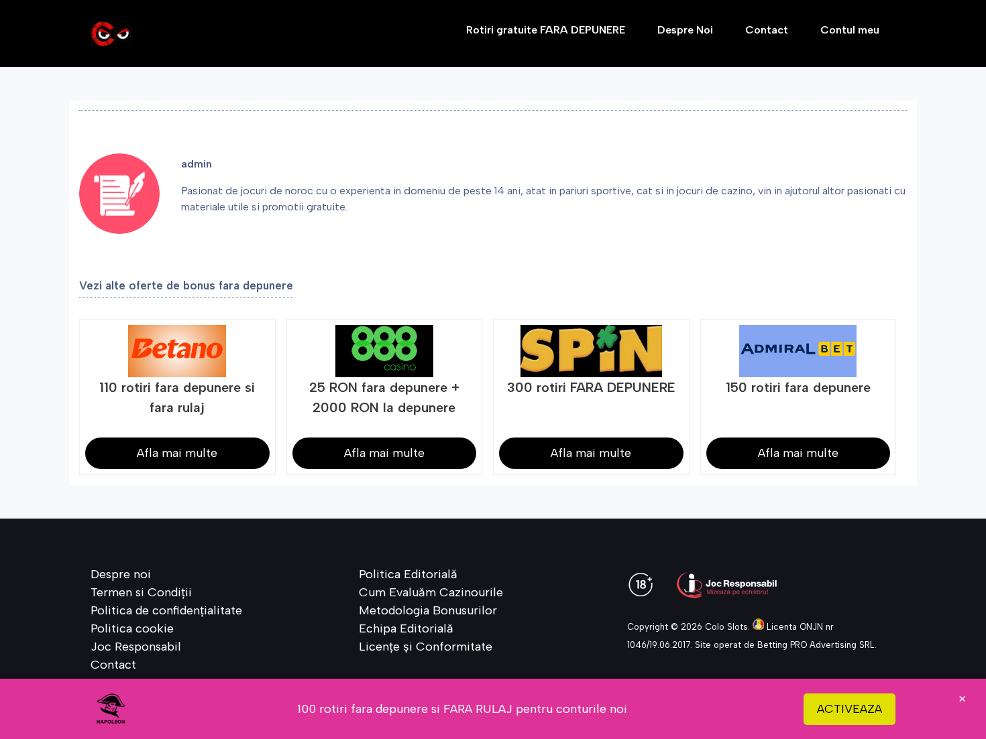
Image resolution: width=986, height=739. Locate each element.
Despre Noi (685, 29)
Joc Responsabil (136, 646)
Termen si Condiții (141, 592)
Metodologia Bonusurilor (428, 610)
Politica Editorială (408, 574)
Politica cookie (132, 628)
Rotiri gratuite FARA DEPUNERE (545, 29)
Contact (766, 29)
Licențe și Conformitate (425, 646)
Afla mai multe (177, 453)
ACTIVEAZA (849, 708)
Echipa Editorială (406, 628)
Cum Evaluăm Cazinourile (431, 592)
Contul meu (849, 29)
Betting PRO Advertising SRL (816, 645)
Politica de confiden (145, 610)
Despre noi (121, 574)
